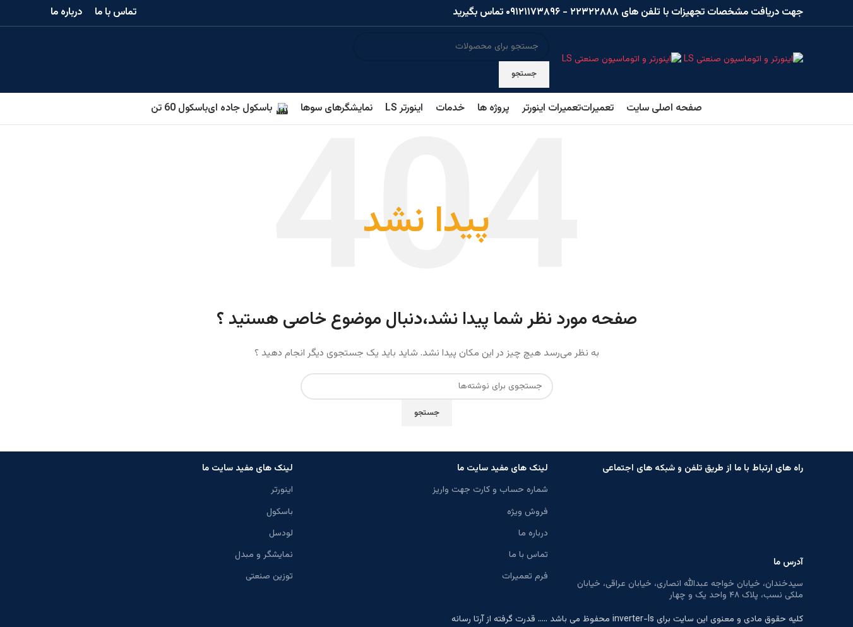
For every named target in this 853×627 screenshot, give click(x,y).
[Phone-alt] (617, 518)
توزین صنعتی (269, 576)
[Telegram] (753, 518)
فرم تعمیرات (525, 576)
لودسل (281, 533)
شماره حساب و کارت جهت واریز (490, 490)
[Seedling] (719, 518)
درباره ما (533, 533)
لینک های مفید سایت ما (502, 468)
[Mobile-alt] (685, 518)
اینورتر (282, 490)
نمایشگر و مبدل (264, 555)
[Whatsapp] (787, 518)
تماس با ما (528, 555)
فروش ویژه (527, 512)
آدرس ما (788, 563)
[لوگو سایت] (742, 60)
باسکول (279, 512)
